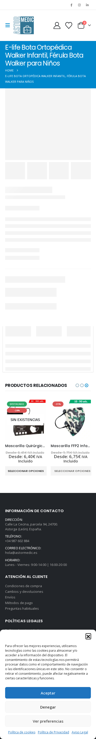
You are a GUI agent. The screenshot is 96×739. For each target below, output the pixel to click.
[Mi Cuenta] (57, 25)
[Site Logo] (23, 25)
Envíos (10, 597)
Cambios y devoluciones (24, 591)
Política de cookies (21, 732)
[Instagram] (79, 5)
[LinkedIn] (87, 5)
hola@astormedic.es (21, 552)
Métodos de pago (19, 602)
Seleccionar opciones (26, 471)
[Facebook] (71, 5)
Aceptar (48, 692)
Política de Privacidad (53, 732)
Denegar (48, 707)
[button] (88, 636)
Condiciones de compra (23, 586)
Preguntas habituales (22, 608)
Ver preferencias (48, 721)
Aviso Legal (80, 732)
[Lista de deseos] (69, 25)
